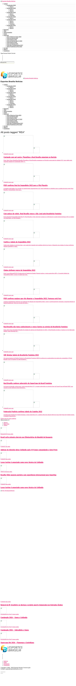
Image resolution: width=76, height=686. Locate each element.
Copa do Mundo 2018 (12, 43)
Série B (11, 11)
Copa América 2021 (12, 39)
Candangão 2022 (11, 19)
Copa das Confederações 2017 (15, 45)
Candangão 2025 (11, 8)
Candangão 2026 (11, 5)
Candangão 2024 (11, 12)
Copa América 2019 (12, 42)
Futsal (5, 34)
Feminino (12, 15)
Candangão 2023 (11, 16)
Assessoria (6, 663)
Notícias (6, 661)
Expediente (7, 50)
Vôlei (5, 31)
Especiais (6, 35)
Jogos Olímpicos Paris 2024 (14, 36)
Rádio (5, 662)
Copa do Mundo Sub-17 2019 (14, 41)
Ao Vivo (6, 48)
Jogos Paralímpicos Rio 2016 (14, 46)
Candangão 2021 (11, 25)
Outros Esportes (8, 32)
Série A (11, 6)
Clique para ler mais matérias (8, 418)
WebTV (6, 49)
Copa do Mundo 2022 (12, 38)
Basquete (6, 29)
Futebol (6, 3)
